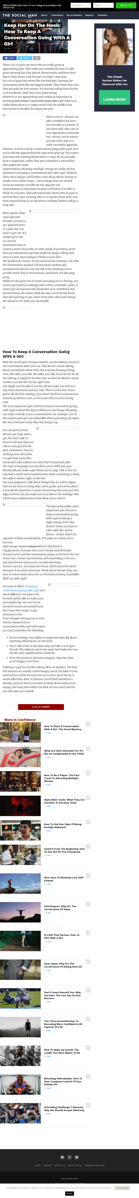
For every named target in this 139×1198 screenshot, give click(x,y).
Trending (102, 15)
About (44, 15)
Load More (45, 1135)
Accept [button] (69, 1193)
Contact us (59, 1165)
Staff (48, 733)
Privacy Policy (75, 1165)
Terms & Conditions (94, 1165)
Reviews (47, 1165)
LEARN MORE (114, 100)
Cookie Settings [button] (122, 1188)
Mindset (89, 15)
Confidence (57, 15)
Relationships (74, 15)
